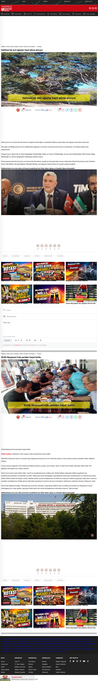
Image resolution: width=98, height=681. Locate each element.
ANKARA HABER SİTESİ (24, 644)
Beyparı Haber (13, 649)
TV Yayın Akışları (19, 664)
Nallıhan (3, 639)
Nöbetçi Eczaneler (20, 672)
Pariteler (30, 672)
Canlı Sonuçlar (90, 14)
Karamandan (51, 646)
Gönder (7, 340)
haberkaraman (76, 649)
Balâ (52, 639)
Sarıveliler (18, 651)
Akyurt (39, 639)
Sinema (44, 661)
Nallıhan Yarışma (19, 669)
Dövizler (30, 664)
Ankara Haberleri (61, 664)
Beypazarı (56, 639)
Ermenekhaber (90, 649)
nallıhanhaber (48, 256)
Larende (76, 646)
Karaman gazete (61, 651)
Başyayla (23, 651)
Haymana (13, 641)
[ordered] (27, 340)
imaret (61, 649)
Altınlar (30, 667)
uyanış (69, 649)
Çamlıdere (63, 639)
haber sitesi (22, 639)
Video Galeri (18, 14)
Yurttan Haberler (60, 672)
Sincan (68, 641)
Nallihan (3, 646)
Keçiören (33, 641)
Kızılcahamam (41, 641)
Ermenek (82, 649)
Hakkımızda (4, 664)
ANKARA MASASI (63, 644)
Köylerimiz (45, 672)
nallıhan (37, 256)
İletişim (3, 672)
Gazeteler (7, 14)
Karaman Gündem (42, 646)
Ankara (39, 354)
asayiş (65, 649)
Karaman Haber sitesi (30, 646)
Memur (32, 649)
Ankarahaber (30, 639)
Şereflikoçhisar (75, 641)
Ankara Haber (19, 646)
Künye (3, 661)
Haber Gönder (5, 669)
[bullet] (29, 340)
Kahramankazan (21, 641)
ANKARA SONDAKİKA (51, 644)
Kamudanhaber (54, 649)
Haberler (58, 646)
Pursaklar (62, 641)
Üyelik (2, 667)
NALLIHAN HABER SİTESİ (9, 644)
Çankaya (69, 639)
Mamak (47, 641)
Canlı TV (29, 14)
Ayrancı (3, 651)
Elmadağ (79, 639)
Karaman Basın (30, 651)
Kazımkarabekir (10, 651)
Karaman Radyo (52, 651)
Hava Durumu (41, 14)
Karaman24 (82, 646)
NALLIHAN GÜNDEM (75, 644)
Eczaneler (78, 14)
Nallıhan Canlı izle (20, 667)
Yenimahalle (83, 641)
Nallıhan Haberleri (61, 661)
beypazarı (27, 256)
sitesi (35, 639)
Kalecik (28, 641)
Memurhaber (38, 649)
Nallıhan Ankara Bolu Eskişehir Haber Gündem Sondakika (18, 46)
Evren (90, 639)
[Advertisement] (49, 31)
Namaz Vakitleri (46, 667)
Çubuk (74, 639)
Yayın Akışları (66, 14)
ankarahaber (15, 256)
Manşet (39, 46)
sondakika (60, 256)
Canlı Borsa (53, 14)
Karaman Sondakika (67, 646)
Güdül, (8, 641)
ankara (5, 256)
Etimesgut (85, 639)
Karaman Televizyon (41, 651)
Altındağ (44, 639)
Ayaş (48, 639)
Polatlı (57, 641)
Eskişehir (16, 639)
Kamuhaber (46, 649)
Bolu (12, 639)
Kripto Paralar (32, 669)
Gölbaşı (3, 641)
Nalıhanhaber (26, 649)
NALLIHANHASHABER (88, 644)
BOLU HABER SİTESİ (37, 644)
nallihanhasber (10, 646)
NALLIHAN (90, 641)
